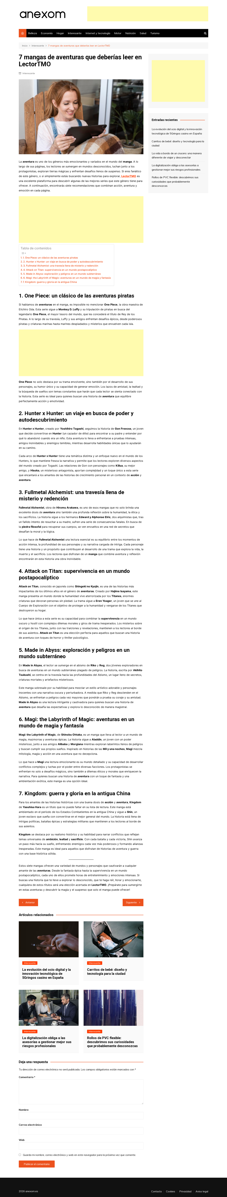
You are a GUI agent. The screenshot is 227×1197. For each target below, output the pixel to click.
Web (21, 1140)
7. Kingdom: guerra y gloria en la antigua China (50, 282)
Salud (143, 33)
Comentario (27, 1077)
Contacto (156, 1191)
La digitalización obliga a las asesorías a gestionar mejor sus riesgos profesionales (46, 1042)
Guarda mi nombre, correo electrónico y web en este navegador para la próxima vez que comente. (79, 1155)
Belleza (32, 33)
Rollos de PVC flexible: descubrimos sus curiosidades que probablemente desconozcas (112, 1042)
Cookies (170, 1191)
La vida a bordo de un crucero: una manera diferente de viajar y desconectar (177, 155)
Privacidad (185, 1191)
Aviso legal (202, 1191)
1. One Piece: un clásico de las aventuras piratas (50, 257)
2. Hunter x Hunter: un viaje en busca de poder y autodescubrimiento (63, 261)
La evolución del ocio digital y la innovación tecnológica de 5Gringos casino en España (46, 974)
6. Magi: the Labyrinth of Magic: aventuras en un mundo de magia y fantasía (67, 277)
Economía (47, 33)
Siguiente (131, 902)
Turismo (155, 33)
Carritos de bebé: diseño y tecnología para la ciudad (107, 972)
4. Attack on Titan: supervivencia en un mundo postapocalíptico (60, 269)
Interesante (75, 33)
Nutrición (130, 33)
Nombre (24, 1109)
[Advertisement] (147, 13)
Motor (117, 33)
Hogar (60, 33)
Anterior (30, 902)
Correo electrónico (30, 1124)
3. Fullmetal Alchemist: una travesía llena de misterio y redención (60, 265)
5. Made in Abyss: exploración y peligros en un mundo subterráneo (62, 273)
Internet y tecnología (98, 33)
